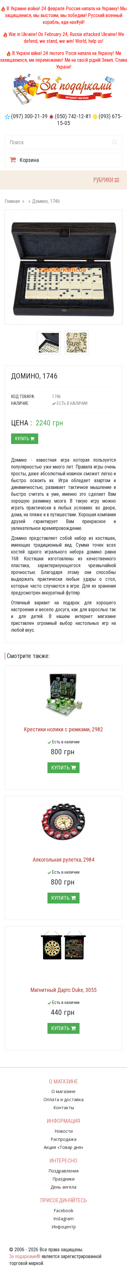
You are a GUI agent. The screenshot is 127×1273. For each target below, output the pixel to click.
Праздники (63, 1179)
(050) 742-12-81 (73, 116)
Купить (22, 438)
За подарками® (24, 1256)
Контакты (63, 1107)
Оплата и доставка (63, 1099)
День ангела (63, 1187)
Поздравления (63, 1171)
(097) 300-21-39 (29, 116)
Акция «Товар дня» (63, 1147)
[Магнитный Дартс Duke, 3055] (63, 947)
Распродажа (63, 1139)
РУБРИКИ (103, 179)
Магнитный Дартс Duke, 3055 (63, 990)
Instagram (63, 1218)
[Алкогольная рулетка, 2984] (63, 821)
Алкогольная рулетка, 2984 (63, 859)
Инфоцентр (63, 1227)
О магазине (63, 1091)
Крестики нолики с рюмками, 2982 (63, 729)
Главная (12, 201)
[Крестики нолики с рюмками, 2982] (63, 693)
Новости (64, 1131)
